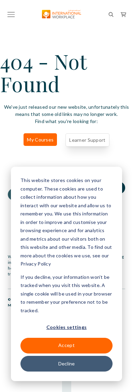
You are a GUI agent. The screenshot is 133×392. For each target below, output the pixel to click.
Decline (66, 363)
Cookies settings (66, 327)
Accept (66, 345)
